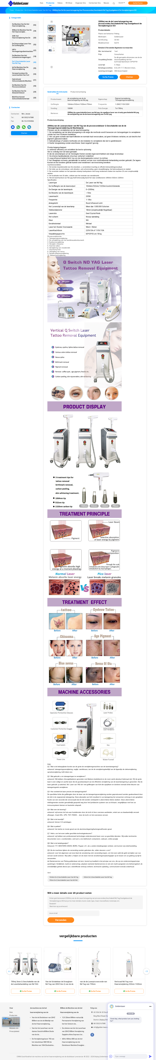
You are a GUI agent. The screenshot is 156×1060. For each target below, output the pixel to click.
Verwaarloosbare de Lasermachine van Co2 (24, 74)
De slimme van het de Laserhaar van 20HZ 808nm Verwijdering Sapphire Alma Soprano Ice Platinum (74, 1031)
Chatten (24, 133)
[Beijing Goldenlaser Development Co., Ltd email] (13, 127)
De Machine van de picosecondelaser (24, 86)
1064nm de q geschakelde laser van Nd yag (63, 877)
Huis (11, 1012)
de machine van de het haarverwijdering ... (24, 25)
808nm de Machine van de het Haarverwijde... (24, 31)
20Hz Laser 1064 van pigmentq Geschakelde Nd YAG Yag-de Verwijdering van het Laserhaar (93, 984)
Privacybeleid (14, 1031)
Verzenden (60, 920)
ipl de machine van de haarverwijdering (24, 68)
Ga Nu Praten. (138, 3)
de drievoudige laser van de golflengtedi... (24, 44)
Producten (13, 1015)
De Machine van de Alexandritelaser (24, 92)
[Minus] (150, 1006)
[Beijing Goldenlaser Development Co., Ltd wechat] (24, 127)
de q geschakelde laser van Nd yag (24, 62)
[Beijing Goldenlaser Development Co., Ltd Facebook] (92, 1035)
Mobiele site (13, 1028)
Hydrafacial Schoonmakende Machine (24, 80)
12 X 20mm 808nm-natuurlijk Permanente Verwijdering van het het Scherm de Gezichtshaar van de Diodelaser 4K (73, 1021)
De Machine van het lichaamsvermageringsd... (24, 56)
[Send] (150, 1056)
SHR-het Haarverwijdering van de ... (24, 37)
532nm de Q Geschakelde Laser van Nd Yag (98, 877)
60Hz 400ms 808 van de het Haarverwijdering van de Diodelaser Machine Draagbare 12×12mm (73, 1042)
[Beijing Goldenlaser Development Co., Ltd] (18, 3)
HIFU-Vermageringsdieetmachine (24, 50)
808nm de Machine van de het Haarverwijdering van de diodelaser (71, 1011)
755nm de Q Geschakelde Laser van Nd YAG (63, 880)
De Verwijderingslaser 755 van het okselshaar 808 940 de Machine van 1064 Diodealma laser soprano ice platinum (43, 1042)
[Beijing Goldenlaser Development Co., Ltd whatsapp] (18, 127)
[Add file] (110, 1056)
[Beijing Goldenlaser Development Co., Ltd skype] (29, 127)
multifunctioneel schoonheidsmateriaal (24, 98)
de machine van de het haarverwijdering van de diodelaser (39, 1011)
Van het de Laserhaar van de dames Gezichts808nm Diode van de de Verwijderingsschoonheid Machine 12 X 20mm (43, 1031)
